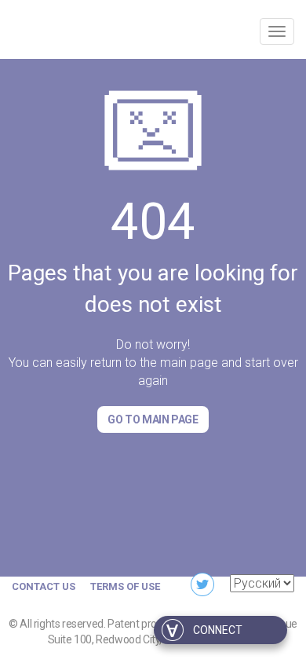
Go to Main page (152, 419)
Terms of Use (125, 586)
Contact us (43, 586)
